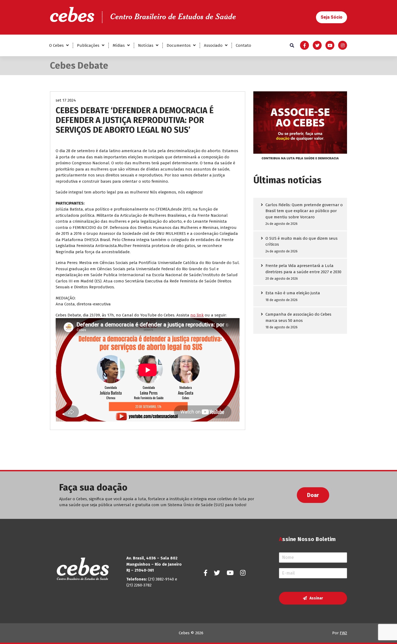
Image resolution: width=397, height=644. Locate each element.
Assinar (316, 598)
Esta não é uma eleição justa (292, 293)
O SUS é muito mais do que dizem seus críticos (301, 241)
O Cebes (56, 45)
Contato (243, 45)
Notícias (145, 45)
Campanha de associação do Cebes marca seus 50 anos (298, 317)
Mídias (119, 45)
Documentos (179, 45)
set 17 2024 (66, 100)
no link (197, 315)
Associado (213, 45)
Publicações (88, 45)
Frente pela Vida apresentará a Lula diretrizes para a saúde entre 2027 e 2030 (303, 268)
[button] (331, 17)
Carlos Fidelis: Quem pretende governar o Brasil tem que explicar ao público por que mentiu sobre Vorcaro (304, 210)
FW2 (343, 632)
